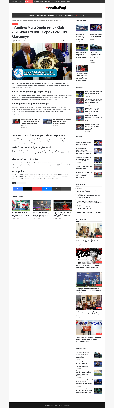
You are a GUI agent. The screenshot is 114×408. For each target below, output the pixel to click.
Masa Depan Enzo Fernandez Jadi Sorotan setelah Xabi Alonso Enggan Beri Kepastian (82, 56)
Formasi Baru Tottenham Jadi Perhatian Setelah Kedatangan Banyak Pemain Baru (84, 382)
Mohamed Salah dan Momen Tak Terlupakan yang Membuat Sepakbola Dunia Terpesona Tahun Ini (63, 215)
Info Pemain (51, 15)
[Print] (66, 189)
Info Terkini (59, 15)
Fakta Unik (78, 15)
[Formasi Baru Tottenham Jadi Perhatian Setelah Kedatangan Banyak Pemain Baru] (98, 382)
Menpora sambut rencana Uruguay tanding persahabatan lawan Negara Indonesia (88, 339)
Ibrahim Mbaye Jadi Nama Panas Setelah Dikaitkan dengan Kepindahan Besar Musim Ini (92, 127)
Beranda (31, 15)
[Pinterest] (37, 189)
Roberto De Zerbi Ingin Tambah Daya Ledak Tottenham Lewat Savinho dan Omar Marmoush (83, 364)
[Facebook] (18, 189)
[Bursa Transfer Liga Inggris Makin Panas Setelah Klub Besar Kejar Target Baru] (80, 110)
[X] (27, 189)
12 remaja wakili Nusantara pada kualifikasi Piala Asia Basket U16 (87, 266)
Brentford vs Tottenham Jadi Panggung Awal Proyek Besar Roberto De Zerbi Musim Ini (82, 36)
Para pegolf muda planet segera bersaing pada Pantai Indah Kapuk (88, 290)
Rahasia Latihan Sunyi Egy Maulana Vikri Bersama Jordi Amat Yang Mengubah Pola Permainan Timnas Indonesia (41, 215)
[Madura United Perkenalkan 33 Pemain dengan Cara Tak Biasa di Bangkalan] (98, 167)
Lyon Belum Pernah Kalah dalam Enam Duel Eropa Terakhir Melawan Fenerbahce (62, 121)
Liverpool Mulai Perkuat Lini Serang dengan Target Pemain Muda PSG (83, 159)
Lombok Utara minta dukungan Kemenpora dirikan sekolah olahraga (87, 242)
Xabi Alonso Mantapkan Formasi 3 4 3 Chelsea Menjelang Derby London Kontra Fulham (96, 56)
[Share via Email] (56, 189)
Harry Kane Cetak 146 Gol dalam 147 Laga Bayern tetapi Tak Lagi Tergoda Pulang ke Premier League (82, 77)
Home (14, 20)
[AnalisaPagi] (57, 8)
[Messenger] (46, 189)
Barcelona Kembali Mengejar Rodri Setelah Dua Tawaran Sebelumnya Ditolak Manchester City (84, 175)
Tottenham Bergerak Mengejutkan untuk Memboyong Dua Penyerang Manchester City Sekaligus (84, 151)
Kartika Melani (17, 40)
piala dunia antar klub (21, 183)
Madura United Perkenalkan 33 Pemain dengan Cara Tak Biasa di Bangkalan (84, 166)
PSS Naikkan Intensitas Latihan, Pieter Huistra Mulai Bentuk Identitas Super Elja (84, 390)
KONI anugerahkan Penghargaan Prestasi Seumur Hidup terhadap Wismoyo (88, 314)
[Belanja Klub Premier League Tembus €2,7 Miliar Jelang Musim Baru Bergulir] (96, 27)
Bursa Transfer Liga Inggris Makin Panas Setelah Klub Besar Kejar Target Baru (93, 109)
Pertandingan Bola (41, 15)
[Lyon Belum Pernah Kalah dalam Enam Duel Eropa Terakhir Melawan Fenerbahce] (47, 121)
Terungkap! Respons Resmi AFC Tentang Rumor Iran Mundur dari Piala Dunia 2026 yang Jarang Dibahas (21, 215)
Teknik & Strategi (69, 15)
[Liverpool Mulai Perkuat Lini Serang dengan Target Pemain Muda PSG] (98, 160)
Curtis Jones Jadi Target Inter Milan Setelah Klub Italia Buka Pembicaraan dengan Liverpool (93, 101)
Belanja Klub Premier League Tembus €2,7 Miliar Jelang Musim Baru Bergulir (96, 35)
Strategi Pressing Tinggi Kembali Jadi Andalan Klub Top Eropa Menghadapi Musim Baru (83, 373)
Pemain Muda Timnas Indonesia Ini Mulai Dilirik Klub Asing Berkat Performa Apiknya (93, 118)
